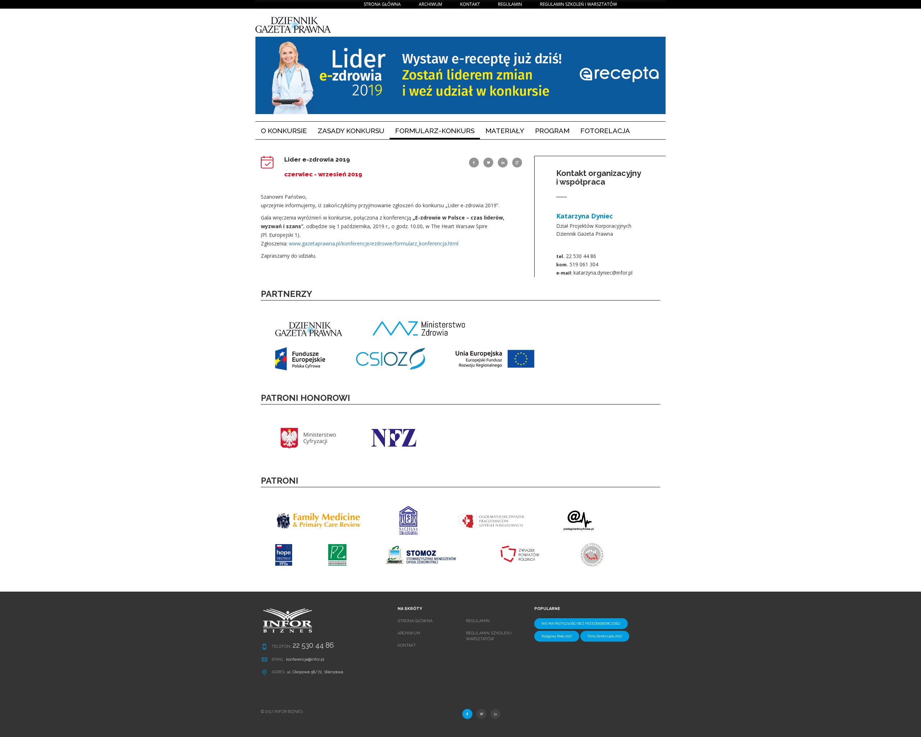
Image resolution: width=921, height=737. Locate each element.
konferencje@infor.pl (305, 659)
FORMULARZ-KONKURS (435, 131)
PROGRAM (552, 131)
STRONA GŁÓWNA (382, 4)
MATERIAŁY (504, 131)
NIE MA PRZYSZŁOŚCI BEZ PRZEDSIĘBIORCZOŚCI (581, 623)
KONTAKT (470, 4)
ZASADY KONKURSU (351, 131)
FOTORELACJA (605, 131)
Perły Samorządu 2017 (604, 636)
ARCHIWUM (430, 4)
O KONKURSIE (286, 130)
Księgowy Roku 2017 (556, 636)
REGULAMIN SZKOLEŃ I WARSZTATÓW (578, 4)
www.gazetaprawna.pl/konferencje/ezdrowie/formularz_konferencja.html (373, 243)
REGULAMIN (510, 4)
